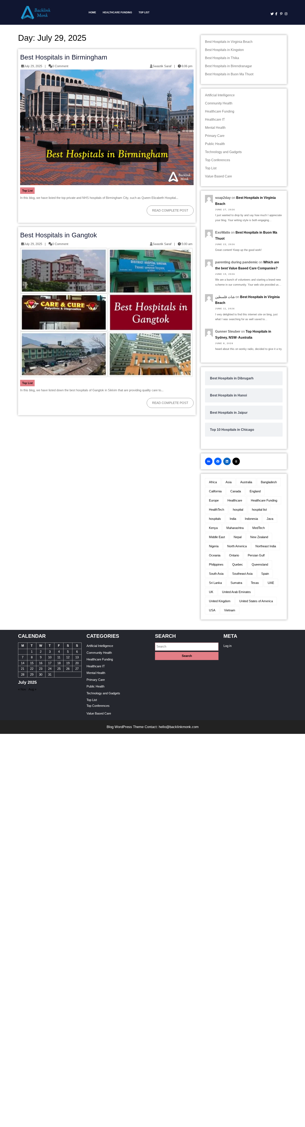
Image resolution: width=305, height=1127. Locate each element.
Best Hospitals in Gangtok (58, 235)
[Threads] (236, 461)
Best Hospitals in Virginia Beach (229, 41)
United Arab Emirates (236, 592)
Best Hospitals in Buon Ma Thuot (229, 74)
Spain (265, 573)
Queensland (260, 564)
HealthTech (216, 509)
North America (237, 546)
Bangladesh (269, 482)
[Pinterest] (280, 14)
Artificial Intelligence (220, 95)
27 (77, 668)
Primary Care (214, 135)
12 (68, 657)
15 (31, 663)
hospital (238, 509)
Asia (229, 482)
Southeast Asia (242, 573)
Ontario (234, 555)
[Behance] (208, 461)
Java (270, 518)
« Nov (22, 689)
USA (212, 610)
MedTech (258, 528)
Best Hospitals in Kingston (224, 50)
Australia (246, 482)
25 (59, 668)
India (233, 518)
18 (59, 663)
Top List (144, 12)
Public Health (215, 144)
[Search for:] (186, 647)
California (215, 491)
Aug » (32, 689)
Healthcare (234, 500)
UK (211, 592)
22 (31, 668)
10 (49, 657)
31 (49, 674)
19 (68, 663)
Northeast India (265, 546)
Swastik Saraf (161, 66)
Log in (227, 646)
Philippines (216, 564)
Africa (213, 482)
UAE (271, 583)
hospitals (215, 518)
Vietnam (229, 610)
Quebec (237, 564)
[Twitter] (271, 14)
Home (92, 12)
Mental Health (215, 127)
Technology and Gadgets (223, 152)
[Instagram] (285, 14)
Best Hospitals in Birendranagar (228, 66)
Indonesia (251, 518)
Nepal (238, 537)
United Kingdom (220, 601)
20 (77, 663)
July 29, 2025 (33, 66)
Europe (214, 500)
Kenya (213, 528)
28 (22, 674)
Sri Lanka (215, 583)
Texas (255, 583)
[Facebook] (276, 14)
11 (58, 657)
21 (22, 668)
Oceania (214, 555)
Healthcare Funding (117, 12)
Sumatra (236, 583)
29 (31, 674)
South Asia (216, 573)
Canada (235, 491)
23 (40, 668)
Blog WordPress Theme (125, 727)
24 (49, 668)
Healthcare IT (215, 119)
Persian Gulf (256, 555)
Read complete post (167, 209)
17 (49, 663)
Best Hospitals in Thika (222, 58)
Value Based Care (218, 176)
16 (40, 663)
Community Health (218, 103)
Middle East (217, 537)
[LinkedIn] (227, 461)
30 (40, 674)
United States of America (256, 601)
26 (68, 668)
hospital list (259, 509)
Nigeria (213, 546)
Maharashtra (235, 528)
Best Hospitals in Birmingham (63, 57)
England (255, 491)
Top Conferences (217, 160)
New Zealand (259, 537)
